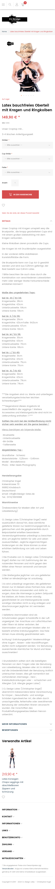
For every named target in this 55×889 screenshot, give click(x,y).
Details (6, 221)
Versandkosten (8, 868)
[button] (21, 96)
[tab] (27, 221)
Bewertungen (10, 730)
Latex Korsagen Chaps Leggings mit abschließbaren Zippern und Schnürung (12, 785)
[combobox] (27, 145)
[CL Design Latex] (14, 15)
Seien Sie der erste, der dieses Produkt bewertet (20, 213)
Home (4, 31)
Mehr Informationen (14, 724)
